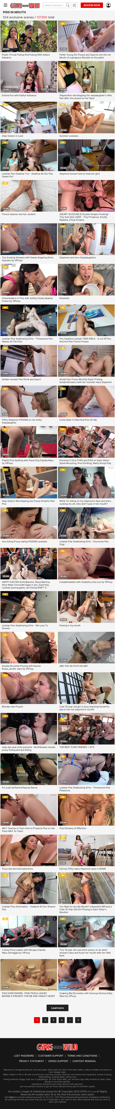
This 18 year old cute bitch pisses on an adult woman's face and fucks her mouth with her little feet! (85, 952)
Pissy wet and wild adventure (17, 868)
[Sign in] (109, 5)
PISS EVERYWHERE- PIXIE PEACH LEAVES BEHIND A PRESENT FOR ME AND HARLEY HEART (28, 994)
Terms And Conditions (82, 1055)
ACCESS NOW (92, 5)
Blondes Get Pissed (12, 706)
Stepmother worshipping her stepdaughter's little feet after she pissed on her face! (85, 97)
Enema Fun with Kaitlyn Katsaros (19, 95)
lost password (24, 1055)
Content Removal (84, 1061)
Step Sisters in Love (12, 135)
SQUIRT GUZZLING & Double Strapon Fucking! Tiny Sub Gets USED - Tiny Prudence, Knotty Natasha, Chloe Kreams (83, 217)
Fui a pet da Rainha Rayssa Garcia (19, 787)
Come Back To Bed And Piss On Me (78, 419)
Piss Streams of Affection (72, 828)
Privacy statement (31, 1061)
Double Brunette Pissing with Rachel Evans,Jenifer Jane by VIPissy (21, 667)
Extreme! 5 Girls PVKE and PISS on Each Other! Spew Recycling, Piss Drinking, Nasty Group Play (85, 462)
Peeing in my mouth (70, 625)
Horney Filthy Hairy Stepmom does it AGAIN (82, 868)
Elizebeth (64, 298)
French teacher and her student (18, 214)
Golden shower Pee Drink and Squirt (21, 379)
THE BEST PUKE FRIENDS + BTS (76, 747)
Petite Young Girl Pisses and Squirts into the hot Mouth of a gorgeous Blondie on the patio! (85, 56)
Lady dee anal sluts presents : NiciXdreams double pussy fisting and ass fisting (28, 748)
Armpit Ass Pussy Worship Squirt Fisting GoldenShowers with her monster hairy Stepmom (85, 381)
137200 (42, 17)
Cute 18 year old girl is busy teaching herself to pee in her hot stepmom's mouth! (84, 708)
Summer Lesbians (68, 135)
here (11, 1097)
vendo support (58, 1061)
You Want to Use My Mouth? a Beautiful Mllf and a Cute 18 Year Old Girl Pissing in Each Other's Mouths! (85, 909)
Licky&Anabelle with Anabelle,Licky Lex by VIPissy (85, 582)
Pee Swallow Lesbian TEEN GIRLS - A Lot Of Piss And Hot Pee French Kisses (85, 340)
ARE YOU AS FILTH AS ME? (73, 666)
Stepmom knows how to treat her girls (79, 173)
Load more (57, 1007)
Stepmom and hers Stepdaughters (77, 257)
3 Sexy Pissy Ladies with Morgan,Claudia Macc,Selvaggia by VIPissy (23, 951)
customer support (50, 1055)
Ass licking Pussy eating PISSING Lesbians (24, 541)
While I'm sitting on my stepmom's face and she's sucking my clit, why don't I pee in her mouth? (85, 502)
